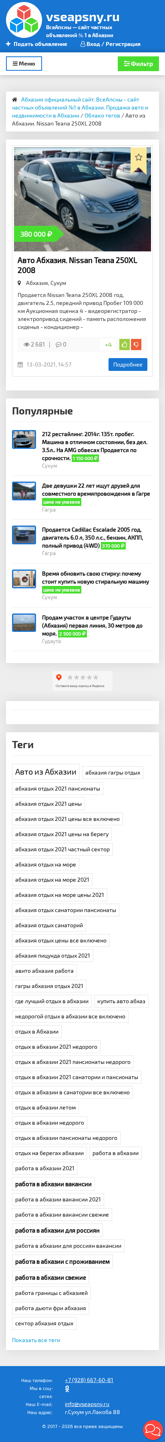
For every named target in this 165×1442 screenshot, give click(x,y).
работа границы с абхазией (51, 1292)
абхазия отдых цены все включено (61, 940)
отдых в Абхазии (36, 1031)
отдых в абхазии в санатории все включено (72, 1092)
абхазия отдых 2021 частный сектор (62, 849)
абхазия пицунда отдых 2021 (52, 955)
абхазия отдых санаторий (49, 925)
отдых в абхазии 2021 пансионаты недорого (73, 1061)
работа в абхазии (116, 1152)
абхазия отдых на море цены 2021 (59, 894)
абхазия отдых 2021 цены (48, 803)
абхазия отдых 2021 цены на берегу (62, 834)
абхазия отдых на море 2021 (52, 879)
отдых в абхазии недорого (49, 1122)
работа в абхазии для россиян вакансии (68, 1245)
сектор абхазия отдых (44, 1323)
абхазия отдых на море (45, 864)
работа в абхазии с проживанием (62, 1261)
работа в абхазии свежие (50, 1277)
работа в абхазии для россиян (57, 1230)
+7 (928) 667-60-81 (89, 1379)
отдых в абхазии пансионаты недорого (66, 1137)
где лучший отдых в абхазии (52, 1001)
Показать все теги (36, 1339)
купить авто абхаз (121, 1001)
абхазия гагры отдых (112, 772)
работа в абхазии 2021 (44, 1168)
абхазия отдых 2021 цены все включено (67, 818)
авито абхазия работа (44, 970)
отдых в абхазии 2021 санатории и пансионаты (76, 1077)
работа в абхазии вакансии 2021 (58, 1199)
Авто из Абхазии (45, 771)
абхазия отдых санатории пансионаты (65, 909)
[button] (153, 1430)
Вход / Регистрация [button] (113, 43)
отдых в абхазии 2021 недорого (56, 1046)
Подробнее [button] (128, 364)
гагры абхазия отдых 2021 (49, 985)
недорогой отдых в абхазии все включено (70, 1016)
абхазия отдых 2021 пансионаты (57, 788)
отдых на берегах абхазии (49, 1152)
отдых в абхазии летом (45, 1107)
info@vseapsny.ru (87, 1403)
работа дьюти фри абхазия (50, 1308)
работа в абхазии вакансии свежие (62, 1214)
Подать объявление (39, 43)
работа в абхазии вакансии (53, 1183)
